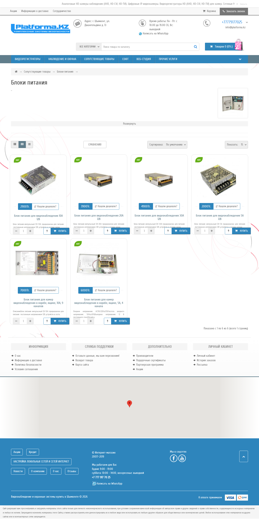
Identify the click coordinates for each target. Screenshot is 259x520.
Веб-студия (144, 59)
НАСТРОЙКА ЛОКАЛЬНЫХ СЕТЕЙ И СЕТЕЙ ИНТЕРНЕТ (41, 461)
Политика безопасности (28, 364)
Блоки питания (65, 71)
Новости (18, 471)
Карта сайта (82, 364)
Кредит (33, 452)
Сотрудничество (62, 11)
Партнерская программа (150, 364)
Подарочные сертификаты (151, 360)
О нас (18, 355)
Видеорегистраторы (27, 59)
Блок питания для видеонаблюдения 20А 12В (98, 217)
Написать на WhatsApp (155, 33)
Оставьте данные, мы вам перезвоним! (97, 355)
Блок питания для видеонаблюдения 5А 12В (220, 217)
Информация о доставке (35, 11)
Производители (144, 355)
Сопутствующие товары (99, 59)
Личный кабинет (206, 355)
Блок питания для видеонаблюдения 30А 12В (159, 217)
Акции (13, 11)
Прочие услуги (168, 59)
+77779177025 (232, 22)
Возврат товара (84, 360)
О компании (37, 471)
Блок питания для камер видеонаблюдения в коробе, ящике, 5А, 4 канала (98, 303)
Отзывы (71, 471)
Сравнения (94, 144)
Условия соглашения (26, 369)
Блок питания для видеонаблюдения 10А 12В (38, 217)
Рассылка (202, 364)
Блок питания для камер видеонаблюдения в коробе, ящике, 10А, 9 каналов (38, 303)
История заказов (206, 360)
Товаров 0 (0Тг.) (223, 46)
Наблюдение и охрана (62, 59)
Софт (125, 59)
